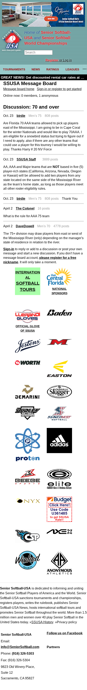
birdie (21, 115)
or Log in (59, 60)
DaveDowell (25, 226)
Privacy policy (67, 622)
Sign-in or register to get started (59, 89)
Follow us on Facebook (65, 633)
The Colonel (25, 208)
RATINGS (52, 69)
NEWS (36, 69)
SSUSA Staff (26, 159)
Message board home (18, 89)
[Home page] (12, 50)
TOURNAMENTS (14, 69)
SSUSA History (42, 622)
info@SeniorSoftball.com (20, 647)
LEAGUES (72, 69)
